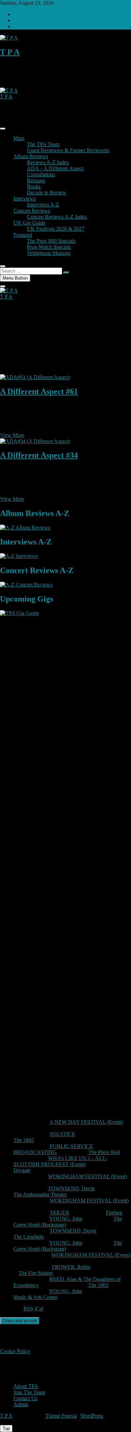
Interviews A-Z (43, 204)
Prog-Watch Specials (49, 247)
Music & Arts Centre (35, 1297)
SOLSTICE (62, 1134)
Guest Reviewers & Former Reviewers (68, 150)
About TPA (25, 1386)
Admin (20, 1404)
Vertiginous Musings (49, 253)
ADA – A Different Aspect (55, 168)
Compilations (41, 174)
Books (34, 186)
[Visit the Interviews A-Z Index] (19, 556)
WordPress (91, 1416)
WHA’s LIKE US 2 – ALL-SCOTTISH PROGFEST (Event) (60, 1161)
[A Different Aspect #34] (35, 441)
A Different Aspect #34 (39, 455)
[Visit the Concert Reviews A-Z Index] (26, 584)
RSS (28, 1308)
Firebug (114, 1212)
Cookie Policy (15, 1351)
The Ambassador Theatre (40, 1194)
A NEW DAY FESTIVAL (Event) (86, 1122)
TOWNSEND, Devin (71, 1188)
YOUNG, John (65, 1219)
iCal (39, 1308)
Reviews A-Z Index (48, 162)
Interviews (24, 198)
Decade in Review (46, 192)
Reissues (36, 180)
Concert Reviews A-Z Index (57, 217)
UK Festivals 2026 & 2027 (55, 229)
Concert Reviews (31, 210)
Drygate (22, 1170)
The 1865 (23, 1140)
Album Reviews (30, 156)
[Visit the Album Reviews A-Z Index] (25, 527)
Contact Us (25, 1398)
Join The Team (29, 1392)
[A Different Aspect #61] (35, 377)
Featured (22, 235)
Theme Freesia (61, 1416)
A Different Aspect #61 (39, 391)
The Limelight (28, 1237)
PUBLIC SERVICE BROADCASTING (53, 1149)
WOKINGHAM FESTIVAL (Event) (87, 1176)
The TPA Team (43, 144)
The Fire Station (35, 1273)
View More (12, 435)
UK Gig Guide (29, 223)
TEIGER (59, 1212)
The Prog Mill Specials (51, 241)
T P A (9, 52)
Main (19, 138)
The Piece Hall (104, 1152)
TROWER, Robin (70, 1267)
